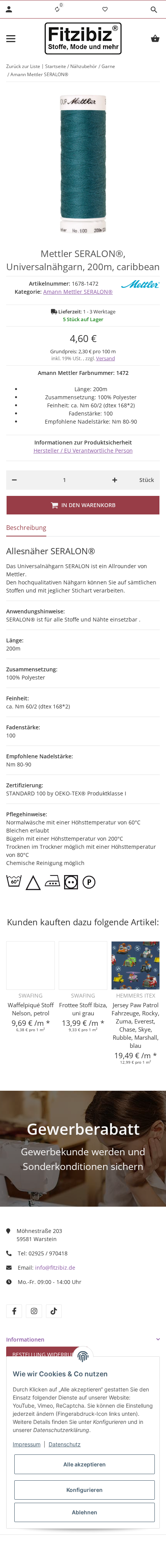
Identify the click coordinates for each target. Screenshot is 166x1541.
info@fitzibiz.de (55, 1267)
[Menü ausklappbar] (10, 38)
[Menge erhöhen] (115, 480)
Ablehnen (84, 1512)
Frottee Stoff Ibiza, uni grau (83, 1009)
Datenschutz (65, 1444)
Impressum (27, 1444)
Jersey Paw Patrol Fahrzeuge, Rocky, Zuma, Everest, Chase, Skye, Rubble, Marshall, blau (135, 1025)
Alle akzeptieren (84, 1464)
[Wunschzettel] (105, 9)
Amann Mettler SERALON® (78, 291)
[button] (153, 9)
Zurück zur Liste (23, 66)
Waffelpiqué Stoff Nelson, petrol (31, 1009)
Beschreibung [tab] (26, 527)
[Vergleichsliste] (57, 9)
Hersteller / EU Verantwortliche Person (83, 450)
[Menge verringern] (14, 480)
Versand (105, 358)
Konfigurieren (84, 1490)
